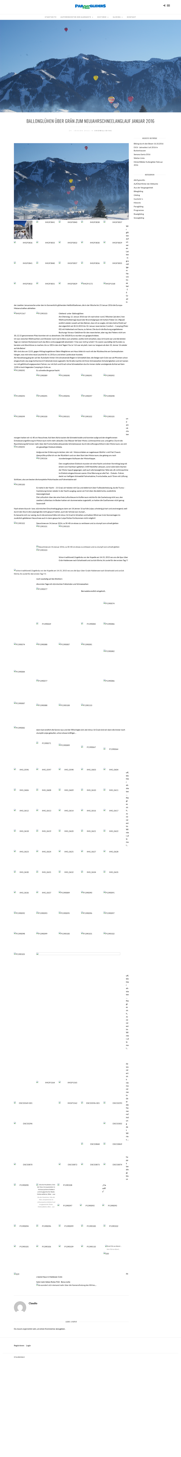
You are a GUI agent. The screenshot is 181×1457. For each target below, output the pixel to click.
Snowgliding (103, 131)
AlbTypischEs (139, 180)
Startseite (51, 17)
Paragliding (138, 206)
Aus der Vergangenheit (143, 187)
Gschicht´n (138, 199)
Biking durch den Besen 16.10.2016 (148, 143)
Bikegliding (138, 191)
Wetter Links (139, 158)
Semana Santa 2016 (142, 154)
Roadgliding (139, 214)
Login (28, 1345)
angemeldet (27, 1329)
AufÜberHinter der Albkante (76, 17)
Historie (102, 17)
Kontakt (131, 17)
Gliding (117, 17)
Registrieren (19, 1345)
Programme (139, 210)
